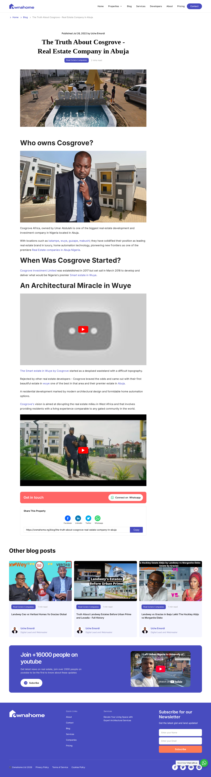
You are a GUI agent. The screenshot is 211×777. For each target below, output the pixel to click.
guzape (73, 240)
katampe (54, 240)
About (170, 6)
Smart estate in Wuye (83, 275)
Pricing (181, 6)
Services (140, 6)
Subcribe (34, 682)
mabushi (84, 240)
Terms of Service (60, 767)
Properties (113, 6)
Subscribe (180, 749)
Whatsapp (128, 497)
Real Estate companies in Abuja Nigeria (56, 249)
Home (101, 6)
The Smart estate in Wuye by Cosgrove (44, 370)
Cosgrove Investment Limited (38, 270)
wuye (64, 240)
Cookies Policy (78, 767)
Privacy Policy (42, 767)
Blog (129, 6)
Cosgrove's (27, 404)
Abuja (121, 383)
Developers (156, 6)
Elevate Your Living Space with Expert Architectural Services (118, 719)
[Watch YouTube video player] (83, 329)
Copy (136, 529)
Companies (71, 740)
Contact (194, 6)
